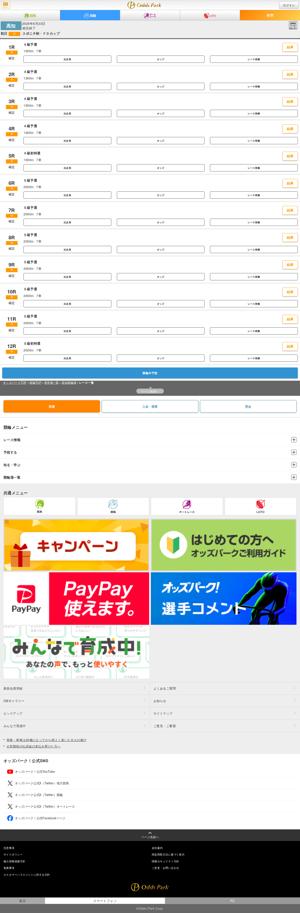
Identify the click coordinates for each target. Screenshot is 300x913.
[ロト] (210, 15)
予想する (10, 452)
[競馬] (30, 15)
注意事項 (9, 848)
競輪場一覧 (12, 477)
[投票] (270, 15)
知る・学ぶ (12, 465)
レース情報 (12, 440)
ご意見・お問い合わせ (165, 868)
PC (232, 900)
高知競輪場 (68, 382)
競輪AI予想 (150, 373)
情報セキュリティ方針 (165, 861)
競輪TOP (35, 382)
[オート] (150, 15)
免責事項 (9, 868)
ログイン (289, 5)
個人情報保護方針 (14, 861)
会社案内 (157, 848)
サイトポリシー (13, 854)
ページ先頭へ (150, 391)
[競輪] (90, 15)
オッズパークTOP (15, 382)
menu (5, 5)
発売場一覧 (51, 382)
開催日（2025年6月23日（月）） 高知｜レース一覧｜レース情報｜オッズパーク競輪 (144, 5)
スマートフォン (105, 900)
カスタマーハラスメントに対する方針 (27, 874)
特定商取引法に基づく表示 (168, 854)
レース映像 (254, 59)
